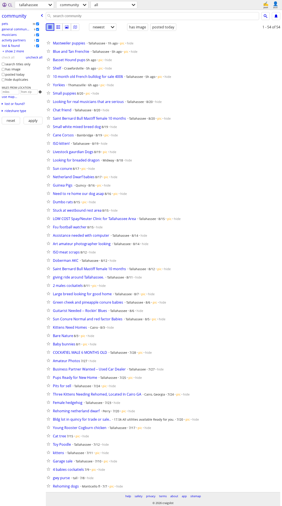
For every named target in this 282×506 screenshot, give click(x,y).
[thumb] (58, 27)
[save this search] (276, 16)
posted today (14, 74)
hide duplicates (16, 79)
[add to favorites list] (49, 42)
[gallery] (67, 27)
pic (122, 43)
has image (12, 69)
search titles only (17, 64)
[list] (50, 27)
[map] (75, 27)
